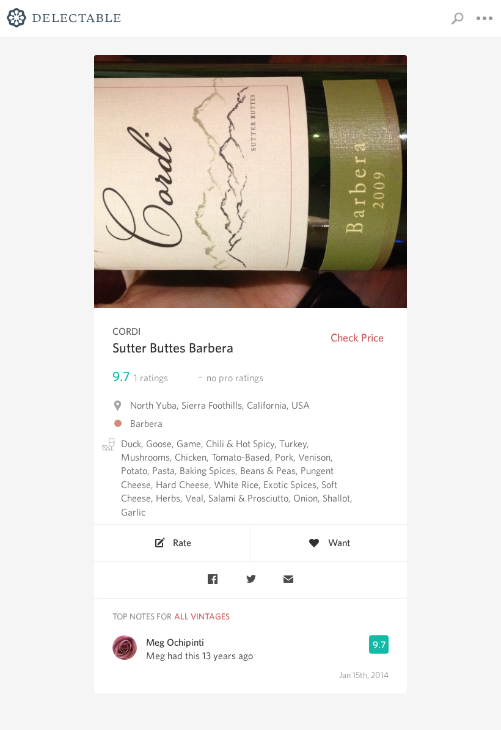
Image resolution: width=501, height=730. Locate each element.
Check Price (357, 337)
